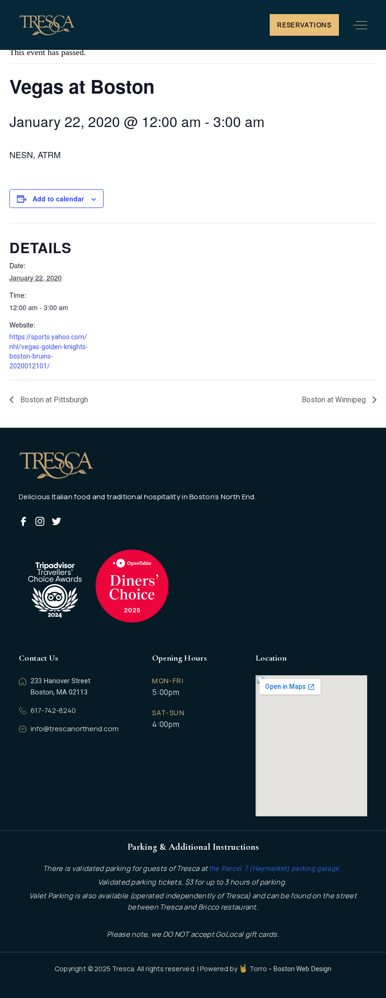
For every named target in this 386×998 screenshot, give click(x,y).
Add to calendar (58, 198)
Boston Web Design (302, 969)
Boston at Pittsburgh (53, 399)
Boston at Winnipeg (335, 399)
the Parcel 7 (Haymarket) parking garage (274, 868)
